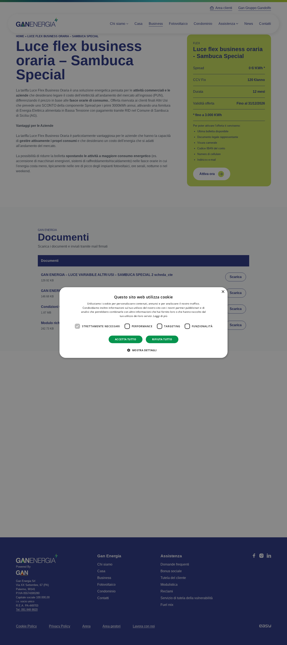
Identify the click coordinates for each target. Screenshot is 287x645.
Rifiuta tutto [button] (162, 339)
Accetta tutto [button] (125, 339)
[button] (143, 350)
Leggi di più (160, 316)
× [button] (222, 291)
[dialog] (143, 322)
